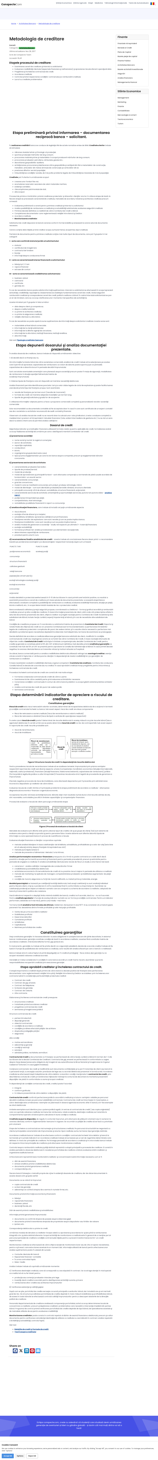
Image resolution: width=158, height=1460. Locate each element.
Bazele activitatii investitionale (130, 69)
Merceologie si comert (127, 115)
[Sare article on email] (38, 1352)
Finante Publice (124, 60)
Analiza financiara (125, 78)
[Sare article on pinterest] (32, 1352)
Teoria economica (125, 119)
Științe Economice (64, 3)
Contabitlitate (124, 110)
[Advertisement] (61, 108)
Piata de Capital (124, 52)
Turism (120, 123)
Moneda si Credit (125, 48)
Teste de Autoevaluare (139, 3)
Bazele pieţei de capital (127, 56)
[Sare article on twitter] (21, 1352)
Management (123, 98)
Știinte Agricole (80, 3)
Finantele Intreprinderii (127, 43)
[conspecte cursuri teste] (153, 4)
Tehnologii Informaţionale (115, 3)
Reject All (32, 1456)
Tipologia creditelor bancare (30, 340)
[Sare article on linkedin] (26, 1352)
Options (20, 1456)
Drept (90, 3)
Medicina (99, 3)
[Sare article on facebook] (15, 1352)
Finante (121, 106)
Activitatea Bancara (26, 48)
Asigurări (121, 73)
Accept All (8, 1456)
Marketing (122, 102)
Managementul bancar (127, 82)
